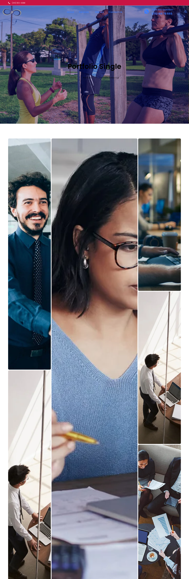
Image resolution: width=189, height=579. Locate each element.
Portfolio (87, 77)
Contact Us (115, 12)
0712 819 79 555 (162, 14)
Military (99, 12)
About (70, 12)
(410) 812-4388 (18, 3)
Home (73, 77)
